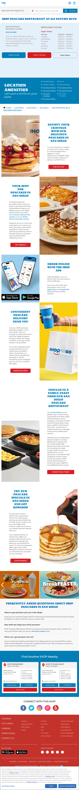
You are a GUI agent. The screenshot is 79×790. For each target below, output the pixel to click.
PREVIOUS (2, 585)
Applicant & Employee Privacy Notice (26, 766)
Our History (44, 724)
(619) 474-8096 (49, 681)
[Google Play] (7, 752)
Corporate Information (67, 721)
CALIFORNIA (32, 108)
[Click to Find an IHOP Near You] (32, 11)
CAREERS (6, 728)
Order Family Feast (60, 472)
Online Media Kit (65, 727)
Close (51, 786)
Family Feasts (55, 412)
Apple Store (51, 289)
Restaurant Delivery (27, 724)
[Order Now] (74, 3)
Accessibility (13, 761)
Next (76, 585)
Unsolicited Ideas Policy (60, 761)
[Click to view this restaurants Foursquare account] (47, 708)
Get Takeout (20, 245)
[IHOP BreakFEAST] (59, 585)
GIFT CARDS (7, 723)
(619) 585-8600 (11, 681)
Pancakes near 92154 (12, 110)
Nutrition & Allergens (67, 736)
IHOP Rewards (25, 727)
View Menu (65, 55)
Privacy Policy (22, 761)
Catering (29, 685)
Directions (13, 55)
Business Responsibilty (67, 733)
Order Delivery (20, 371)
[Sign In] (69, 3)
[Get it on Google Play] (26, 297)
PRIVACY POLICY (32, 782)
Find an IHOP (58, 167)
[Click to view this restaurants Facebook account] (23, 708)
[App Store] (21, 752)
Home (9, 108)
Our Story (44, 721)
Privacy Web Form (66, 730)
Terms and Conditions (45, 761)
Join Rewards (20, 561)
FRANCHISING (8, 733)
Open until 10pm (13, 666)
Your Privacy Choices (53, 766)
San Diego (44, 108)
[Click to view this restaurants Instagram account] (39, 708)
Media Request (65, 724)
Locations (19, 108)
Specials (23, 730)
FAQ (42, 730)
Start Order (39, 55)
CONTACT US (7, 738)
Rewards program (39, 631)
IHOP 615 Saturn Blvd (61, 108)
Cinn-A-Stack (14, 215)
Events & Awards (46, 736)
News (42, 727)
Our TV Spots (44, 733)
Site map (43, 766)
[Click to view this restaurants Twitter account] (31, 708)
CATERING (6, 719)
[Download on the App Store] (14, 297)
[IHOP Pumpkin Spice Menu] (19, 585)
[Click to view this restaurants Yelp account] (56, 708)
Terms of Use (33, 761)
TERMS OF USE (13, 773)
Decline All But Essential (67, 786)
